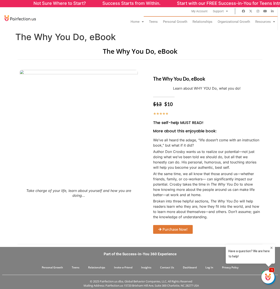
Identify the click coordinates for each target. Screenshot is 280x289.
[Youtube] (265, 11)
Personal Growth (175, 22)
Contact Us (167, 267)
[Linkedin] (272, 11)
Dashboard (190, 267)
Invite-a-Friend (123, 267)
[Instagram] (258, 11)
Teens (153, 22)
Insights (146, 267)
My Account (199, 11)
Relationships (202, 22)
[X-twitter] (251, 11)
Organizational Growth (234, 22)
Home (135, 22)
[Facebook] (243, 11)
